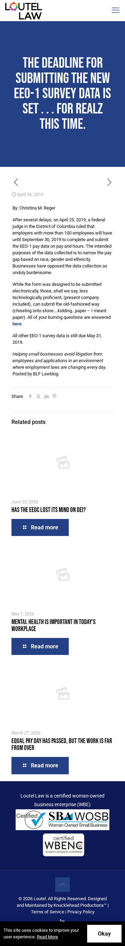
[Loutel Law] (23, 10)
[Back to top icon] (62, 884)
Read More (47, 936)
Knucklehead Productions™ (80, 905)
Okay (104, 933)
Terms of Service (47, 911)
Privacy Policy (80, 911)
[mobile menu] (116, 10)
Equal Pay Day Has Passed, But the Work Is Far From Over (61, 744)
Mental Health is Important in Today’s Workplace (53, 625)
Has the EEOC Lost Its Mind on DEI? (48, 510)
